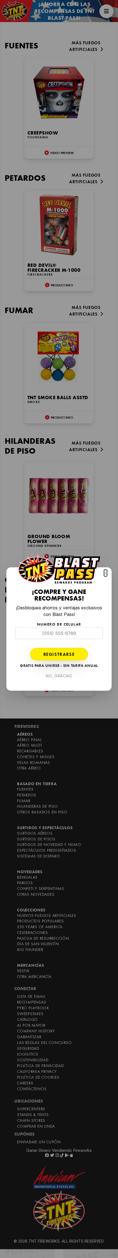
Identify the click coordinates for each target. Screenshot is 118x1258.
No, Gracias (59, 675)
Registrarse (59, 655)
